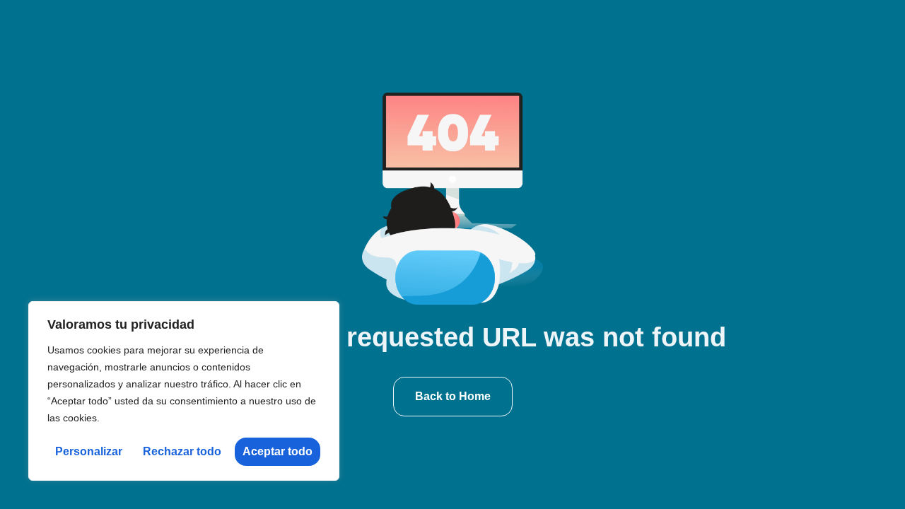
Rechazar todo (182, 451)
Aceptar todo (278, 451)
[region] (183, 391)
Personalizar (88, 451)
